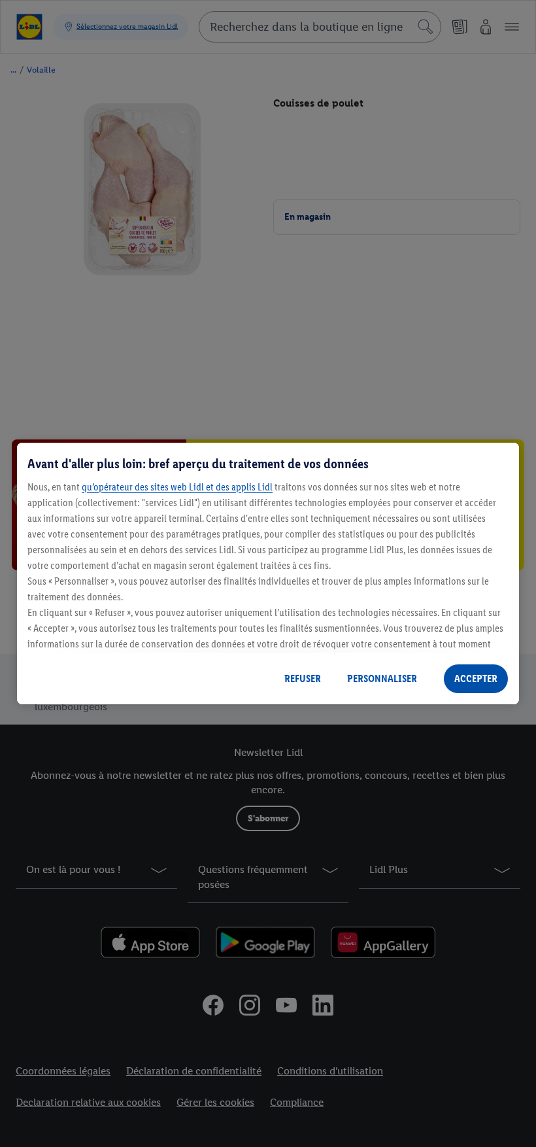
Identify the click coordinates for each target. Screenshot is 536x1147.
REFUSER (302, 678)
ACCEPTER (475, 678)
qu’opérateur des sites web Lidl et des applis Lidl (177, 487)
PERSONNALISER (382, 678)
